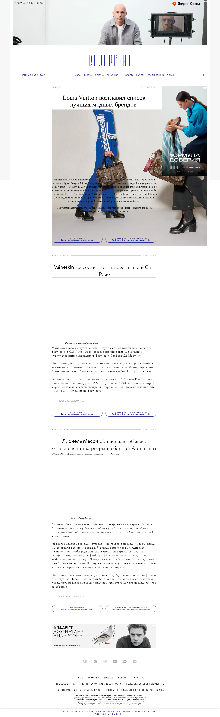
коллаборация (111, 190)
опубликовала (99, 179)
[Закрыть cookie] (177, 713)
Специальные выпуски (33, 75)
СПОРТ (66, 430)
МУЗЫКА (66, 256)
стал (97, 208)
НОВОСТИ (56, 87)
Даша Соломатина (74, 401)
